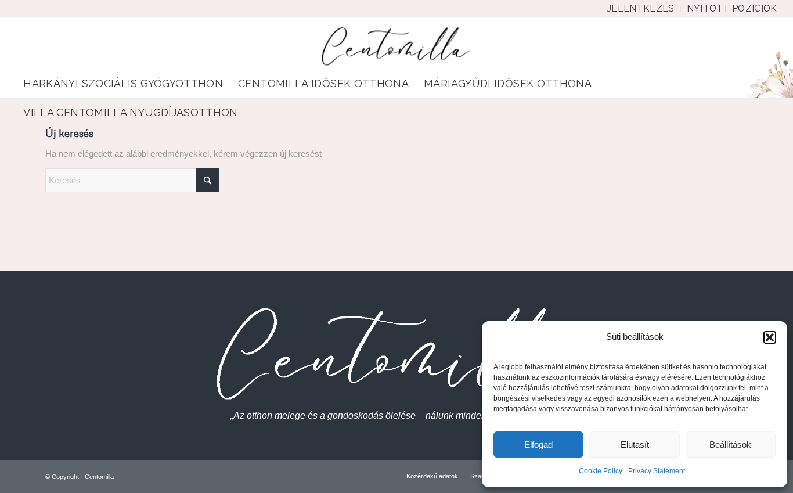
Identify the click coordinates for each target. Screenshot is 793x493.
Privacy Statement (656, 471)
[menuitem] (641, 9)
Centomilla (99, 476)
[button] (770, 337)
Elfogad (538, 444)
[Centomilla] (397, 46)
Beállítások (730, 444)
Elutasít (635, 444)
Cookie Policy (600, 471)
